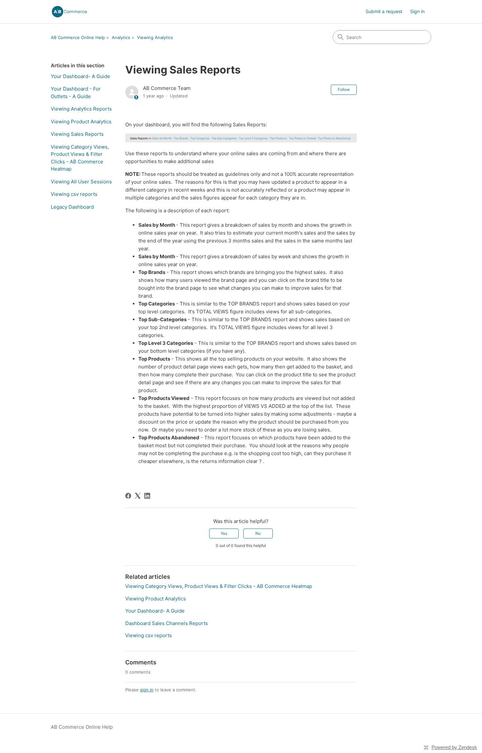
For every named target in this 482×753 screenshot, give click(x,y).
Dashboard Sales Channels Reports (166, 623)
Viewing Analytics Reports (81, 109)
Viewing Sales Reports (77, 134)
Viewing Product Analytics (81, 121)
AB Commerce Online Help (78, 37)
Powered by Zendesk (454, 747)
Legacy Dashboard (72, 207)
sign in (146, 689)
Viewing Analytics (155, 37)
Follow (344, 89)
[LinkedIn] (147, 496)
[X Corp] (138, 496)
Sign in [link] (417, 11)
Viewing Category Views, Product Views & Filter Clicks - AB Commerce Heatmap (80, 158)
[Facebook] (128, 496)
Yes (224, 533)
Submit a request (384, 11)
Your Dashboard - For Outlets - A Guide (76, 92)
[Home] (69, 12)
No (258, 533)
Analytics (121, 37)
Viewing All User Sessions (81, 181)
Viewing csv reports (74, 194)
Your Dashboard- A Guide (80, 76)
